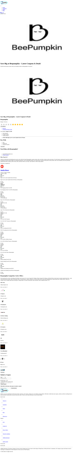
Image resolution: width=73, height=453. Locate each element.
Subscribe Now (13, 388)
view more (2, 146)
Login (2, 12)
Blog (4, 10)
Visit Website (3, 126)
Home (4, 7)
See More (2, 372)
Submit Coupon (3, 384)
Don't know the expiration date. (7, 381)
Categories (5, 8)
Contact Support (6, 154)
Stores (4, 9)
